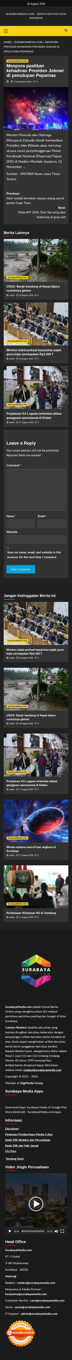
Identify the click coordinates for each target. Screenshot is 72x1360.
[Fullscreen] (62, 1231)
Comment (13, 465)
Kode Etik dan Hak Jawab (22, 1145)
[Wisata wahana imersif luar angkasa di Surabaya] (36, 820)
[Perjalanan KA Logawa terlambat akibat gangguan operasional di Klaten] (36, 387)
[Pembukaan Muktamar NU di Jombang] (36, 886)
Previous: (35, 198)
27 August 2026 (26, 422)
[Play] (10, 1231)
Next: (42, 212)
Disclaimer (12, 1128)
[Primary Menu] (7, 30)
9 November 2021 (23, 82)
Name (11, 516)
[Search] (66, 30)
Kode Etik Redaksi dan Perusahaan (27, 1140)
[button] (36, 1204)
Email (42, 516)
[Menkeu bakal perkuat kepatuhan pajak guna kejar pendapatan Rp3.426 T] (36, 323)
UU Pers (10, 1151)
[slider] (33, 1231)
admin (12, 295)
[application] (36, 1204)
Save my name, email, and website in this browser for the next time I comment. (34, 555)
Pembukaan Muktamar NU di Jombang (31, 912)
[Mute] (56, 1231)
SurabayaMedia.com (17, 61)
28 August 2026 (26, 295)
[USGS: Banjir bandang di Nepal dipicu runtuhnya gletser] (36, 260)
